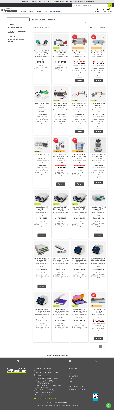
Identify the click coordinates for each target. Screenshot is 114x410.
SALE (70, 381)
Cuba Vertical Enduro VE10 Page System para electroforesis (79, 156)
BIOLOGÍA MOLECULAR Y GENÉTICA (44, 20)
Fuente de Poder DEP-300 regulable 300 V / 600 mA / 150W (42, 209)
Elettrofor (98, 317)
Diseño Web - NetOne (38, 405)
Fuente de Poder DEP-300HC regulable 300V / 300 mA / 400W (60, 209)
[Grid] (90, 27)
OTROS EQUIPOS (50, 23)
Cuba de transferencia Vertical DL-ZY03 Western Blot (60, 53)
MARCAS (31, 11)
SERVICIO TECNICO (42, 11)
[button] (80, 405)
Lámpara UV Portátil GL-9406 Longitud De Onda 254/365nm (60, 260)
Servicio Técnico (74, 376)
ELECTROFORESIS (38, 23)
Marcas (12, 36)
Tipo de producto (16, 28)
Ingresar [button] (104, 11)
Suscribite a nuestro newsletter (46, 398)
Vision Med (60, 317)
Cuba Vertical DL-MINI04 (42, 154)
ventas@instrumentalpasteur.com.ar (47, 395)
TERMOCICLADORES (63, 23)
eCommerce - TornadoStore (50, 405)
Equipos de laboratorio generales (17, 32)
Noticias (71, 371)
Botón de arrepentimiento (77, 389)
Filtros (12, 19)
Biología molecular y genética (16, 40)
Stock (12, 24)
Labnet (79, 59)
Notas (71, 373)
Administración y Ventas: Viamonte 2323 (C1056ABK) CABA (46, 371)
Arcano (41, 112)
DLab (41, 59)
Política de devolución (76, 386)
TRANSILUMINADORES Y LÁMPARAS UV (82, 23)
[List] (94, 27)
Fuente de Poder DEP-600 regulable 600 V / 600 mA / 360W (79, 209)
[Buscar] (110, 5)
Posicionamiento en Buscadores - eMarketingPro (68, 405)
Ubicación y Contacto (75, 384)
